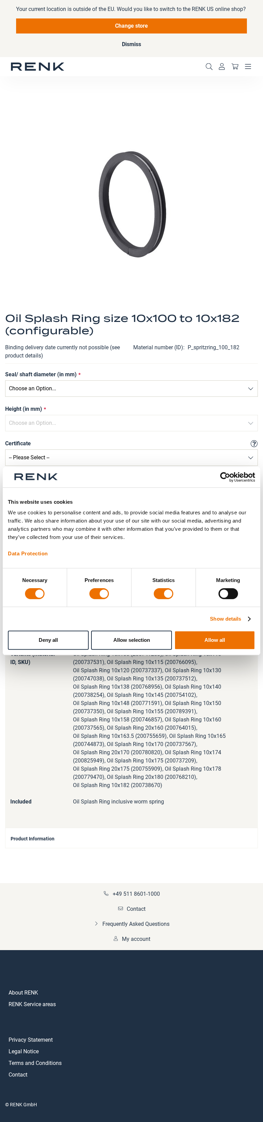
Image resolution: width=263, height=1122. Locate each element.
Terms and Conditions (35, 1063)
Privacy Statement (31, 1040)
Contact (136, 909)
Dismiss (131, 44)
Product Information (32, 838)
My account (136, 939)
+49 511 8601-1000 (136, 894)
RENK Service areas (32, 1004)
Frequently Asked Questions (136, 924)
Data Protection (28, 553)
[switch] (99, 594)
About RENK (23, 992)
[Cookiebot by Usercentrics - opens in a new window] (225, 477)
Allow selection (131, 640)
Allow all (214, 640)
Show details (225, 619)
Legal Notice (24, 1051)
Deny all (48, 640)
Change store (131, 26)
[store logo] (37, 67)
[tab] (131, 838)
